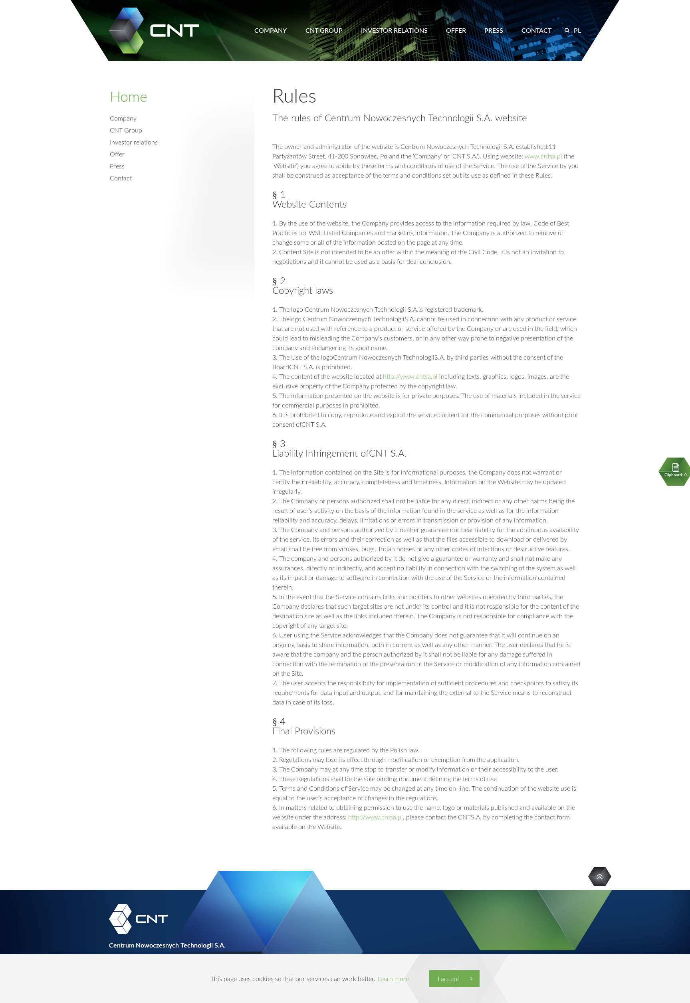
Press (493, 30)
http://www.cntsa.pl (410, 376)
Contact (536, 30)
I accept (448, 978)
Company (270, 30)
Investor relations (394, 30)
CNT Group (324, 30)
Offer (456, 30)
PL (577, 30)
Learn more (393, 978)
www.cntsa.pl (542, 156)
